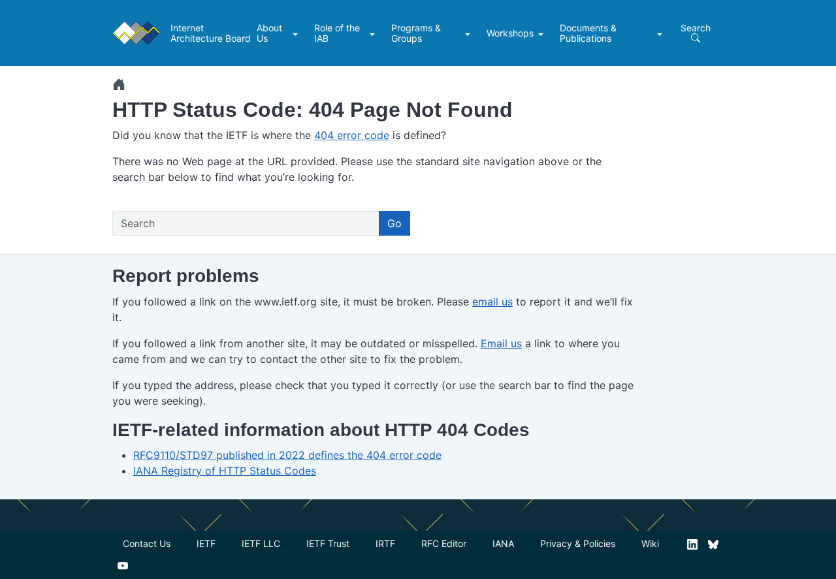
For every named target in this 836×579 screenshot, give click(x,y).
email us (492, 301)
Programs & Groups (416, 33)
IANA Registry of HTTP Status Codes (224, 470)
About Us (269, 33)
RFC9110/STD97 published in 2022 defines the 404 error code (287, 455)
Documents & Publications (588, 33)
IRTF (385, 543)
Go (394, 223)
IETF (206, 543)
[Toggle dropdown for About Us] (297, 33)
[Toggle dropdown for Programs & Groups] (469, 33)
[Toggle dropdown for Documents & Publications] (661, 33)
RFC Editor (443, 543)
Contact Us (146, 543)
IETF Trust (327, 543)
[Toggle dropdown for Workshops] (542, 33)
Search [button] (696, 27)
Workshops (510, 33)
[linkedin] (692, 543)
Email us (501, 343)
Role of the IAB (337, 33)
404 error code (351, 135)
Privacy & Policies (577, 543)
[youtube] (123, 565)
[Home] (118, 84)
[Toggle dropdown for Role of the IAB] (374, 33)
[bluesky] (713, 543)
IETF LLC (261, 543)
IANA (503, 543)
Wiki (650, 543)
